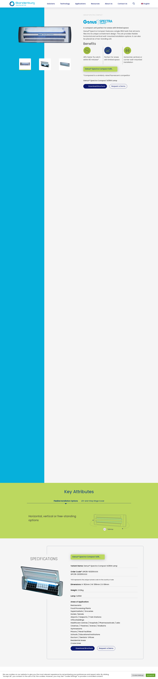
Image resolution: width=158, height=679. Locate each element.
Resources (95, 4)
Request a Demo (118, 86)
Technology (65, 4)
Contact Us (122, 4)
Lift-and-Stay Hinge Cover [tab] (92, 501)
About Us (108, 4)
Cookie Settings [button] (137, 675)
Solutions (51, 4)
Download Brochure (96, 86)
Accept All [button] (150, 675)
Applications (80, 4)
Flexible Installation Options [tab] (66, 501)
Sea (134, 4)
